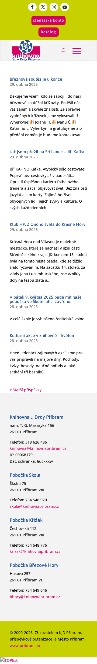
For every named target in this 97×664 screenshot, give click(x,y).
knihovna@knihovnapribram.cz (38, 448)
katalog (48, 32)
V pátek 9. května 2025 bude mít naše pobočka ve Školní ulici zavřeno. (46, 299)
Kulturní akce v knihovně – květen (42, 335)
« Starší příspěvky (25, 389)
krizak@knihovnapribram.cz (35, 551)
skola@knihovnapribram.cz (34, 506)
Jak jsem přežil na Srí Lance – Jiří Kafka (47, 151)
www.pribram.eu (25, 645)
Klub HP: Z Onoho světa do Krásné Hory (47, 224)
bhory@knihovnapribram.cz (35, 596)
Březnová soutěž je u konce (36, 79)
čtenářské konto (48, 20)
